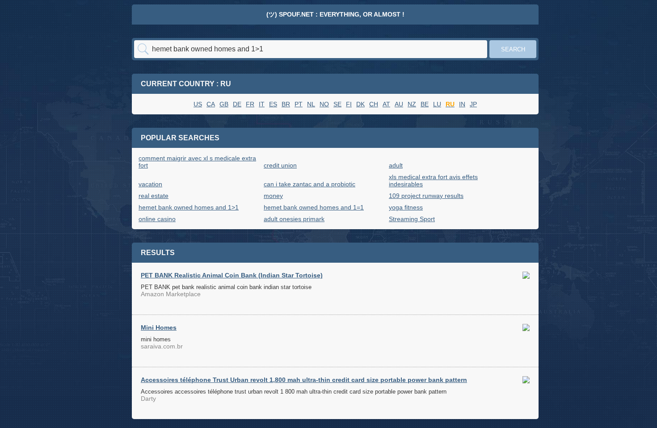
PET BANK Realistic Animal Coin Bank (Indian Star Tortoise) (232, 275)
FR (250, 104)
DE (237, 104)
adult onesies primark (294, 218)
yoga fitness (406, 207)
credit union (280, 165)
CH (373, 104)
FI (349, 104)
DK (360, 104)
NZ (412, 104)
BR (286, 104)
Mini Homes (159, 327)
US (198, 104)
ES (273, 104)
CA (210, 104)
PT (299, 104)
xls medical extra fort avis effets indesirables (433, 180)
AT (386, 104)
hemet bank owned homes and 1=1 (314, 207)
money (273, 195)
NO (324, 104)
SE (337, 104)
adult (396, 165)
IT (262, 104)
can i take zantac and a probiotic (309, 184)
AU (399, 104)
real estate (153, 195)
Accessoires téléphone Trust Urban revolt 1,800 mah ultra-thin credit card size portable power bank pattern (304, 379)
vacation (150, 184)
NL (311, 104)
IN (462, 104)
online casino (157, 218)
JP (473, 104)
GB (223, 104)
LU (437, 104)
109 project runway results (426, 195)
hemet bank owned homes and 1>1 (189, 207)
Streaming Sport (412, 218)
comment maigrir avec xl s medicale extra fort (197, 162)
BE (425, 104)
